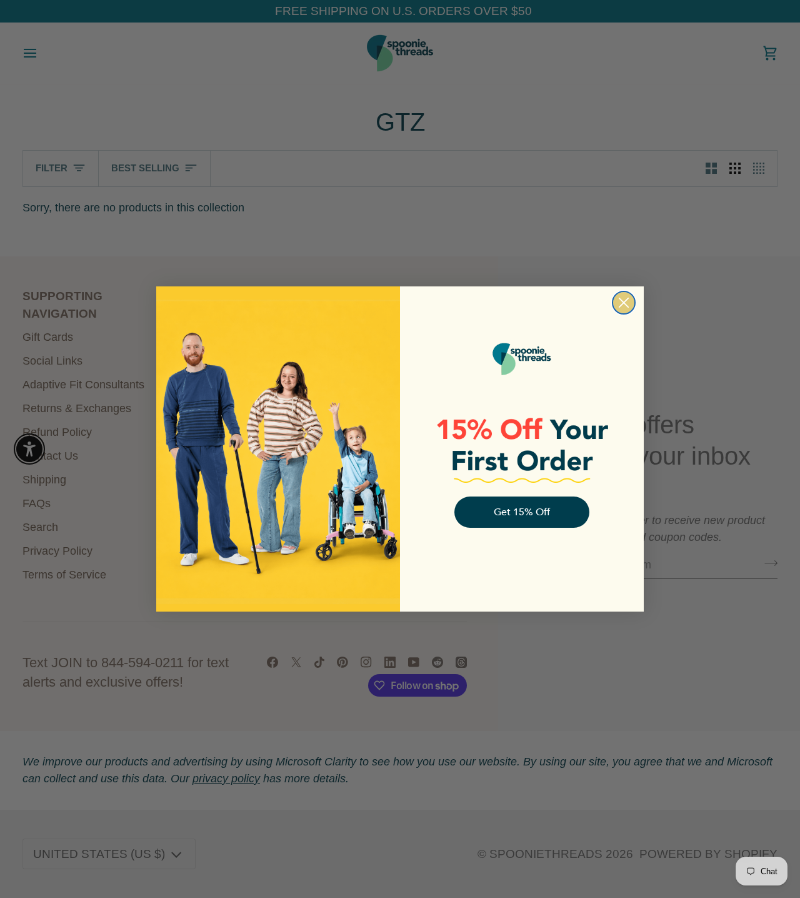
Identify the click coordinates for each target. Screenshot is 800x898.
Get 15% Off (522, 512)
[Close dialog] (623, 302)
